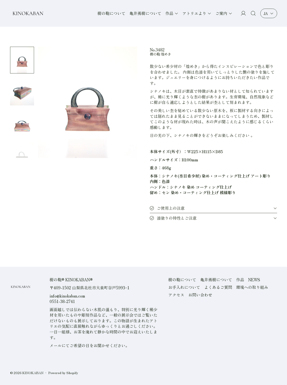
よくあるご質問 (218, 287)
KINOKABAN (32, 372)
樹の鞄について (111, 13)
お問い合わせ (200, 294)
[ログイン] (243, 13)
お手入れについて (184, 287)
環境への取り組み (252, 287)
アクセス (176, 294)
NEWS (254, 279)
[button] (253, 13)
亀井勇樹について (145, 13)
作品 (240, 279)
